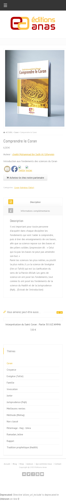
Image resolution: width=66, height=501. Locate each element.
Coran (16, 132)
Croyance (11, 369)
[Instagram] (37, 474)
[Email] (24, 474)
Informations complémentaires (35, 210)
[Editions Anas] (33, 31)
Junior (9, 395)
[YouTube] (42, 474)
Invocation (12, 389)
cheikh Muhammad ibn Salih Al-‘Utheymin (33, 154)
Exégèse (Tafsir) (27, 187)
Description (35, 202)
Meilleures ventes (16, 408)
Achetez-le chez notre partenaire (27, 177)
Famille (10, 382)
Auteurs (29, 464)
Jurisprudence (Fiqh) (17, 402)
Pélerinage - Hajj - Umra (19, 428)
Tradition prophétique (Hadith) (22, 447)
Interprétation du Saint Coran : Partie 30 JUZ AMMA (33, 324)
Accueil (7, 464)
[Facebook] (33, 474)
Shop (21, 464)
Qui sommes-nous (44, 464)
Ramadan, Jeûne (15, 434)
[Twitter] (28, 474)
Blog (15, 464)
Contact (57, 464)
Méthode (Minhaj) (16, 415)
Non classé (12, 421)
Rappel (10, 440)
